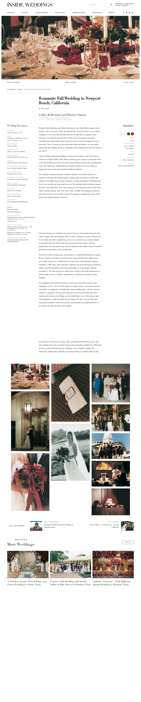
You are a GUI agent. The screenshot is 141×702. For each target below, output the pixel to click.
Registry (112, 13)
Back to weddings (13, 82)
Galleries (24, 13)
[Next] (133, 47)
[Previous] (8, 47)
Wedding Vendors (41, 13)
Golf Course (129, 146)
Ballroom (130, 148)
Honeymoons (96, 13)
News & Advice (60, 13)
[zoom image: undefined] (30, 376)
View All (128, 542)
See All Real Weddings (16, 526)
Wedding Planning (78, 13)
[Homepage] (29, 5)
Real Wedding (128, 160)
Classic (131, 154)
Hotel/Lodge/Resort (126, 166)
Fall (132, 140)
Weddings (10, 13)
